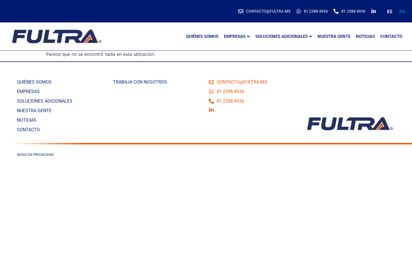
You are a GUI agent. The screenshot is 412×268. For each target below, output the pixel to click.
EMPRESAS (235, 36)
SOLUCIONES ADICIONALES (281, 36)
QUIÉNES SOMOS (202, 36)
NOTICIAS (365, 36)
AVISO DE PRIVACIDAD (35, 155)
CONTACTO (391, 36)
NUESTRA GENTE (334, 36)
